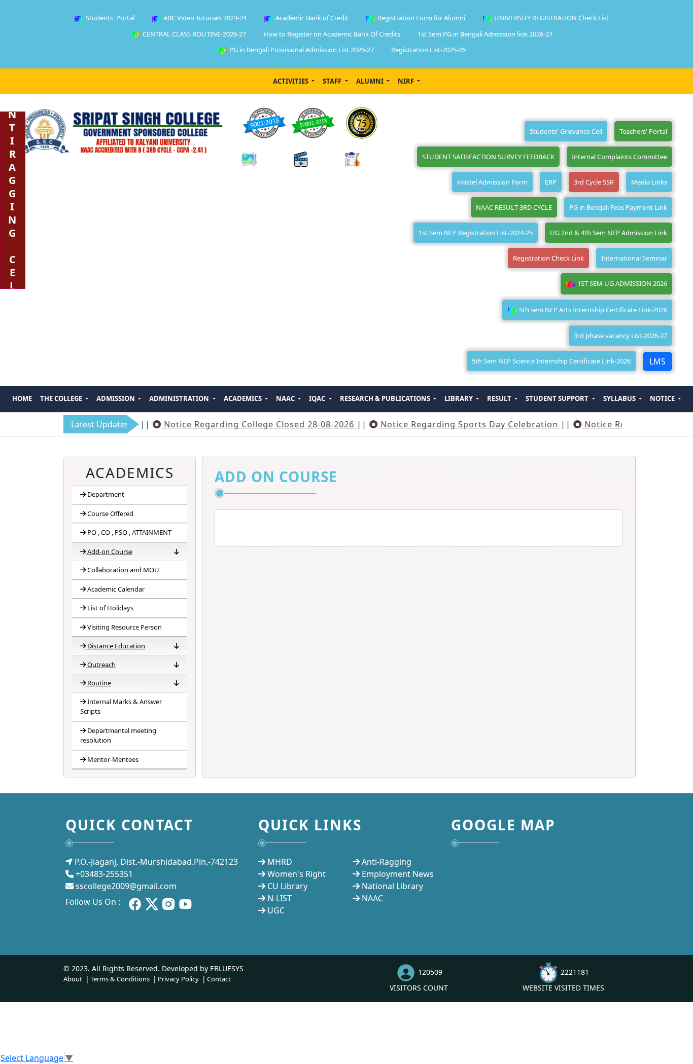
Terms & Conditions (120, 978)
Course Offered (110, 513)
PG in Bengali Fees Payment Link (618, 207)
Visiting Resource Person (124, 627)
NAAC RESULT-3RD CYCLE (514, 207)
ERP (551, 182)
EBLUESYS (227, 968)
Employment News (398, 873)
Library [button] (459, 398)
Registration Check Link (548, 258)
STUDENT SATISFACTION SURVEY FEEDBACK (488, 156)
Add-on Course (109, 551)
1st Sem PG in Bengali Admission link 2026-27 (485, 34)
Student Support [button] (558, 398)
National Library (392, 886)
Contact (219, 978)
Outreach (101, 664)
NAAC (372, 898)
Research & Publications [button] (386, 398)
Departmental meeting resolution (118, 735)
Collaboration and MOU (123, 569)
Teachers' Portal (643, 131)
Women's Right (296, 873)
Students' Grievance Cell (566, 131)
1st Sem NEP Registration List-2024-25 (476, 232)
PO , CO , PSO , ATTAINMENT (129, 532)
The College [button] (62, 398)
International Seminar (634, 258)
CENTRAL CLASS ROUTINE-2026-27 (193, 34)
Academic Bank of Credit (311, 17)
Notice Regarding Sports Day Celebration (452, 424)
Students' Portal (109, 17)
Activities (291, 81)
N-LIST (279, 898)
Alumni (370, 81)
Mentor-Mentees (112, 759)
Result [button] (500, 398)
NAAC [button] (286, 398)
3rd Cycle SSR (594, 182)
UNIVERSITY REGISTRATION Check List (551, 17)
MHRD (279, 861)
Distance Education (116, 645)
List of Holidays (110, 607)
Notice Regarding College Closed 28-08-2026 (241, 424)
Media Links (649, 182)
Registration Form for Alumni (420, 17)
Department (105, 494)
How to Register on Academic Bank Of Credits (331, 34)
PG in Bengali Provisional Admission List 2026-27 (301, 49)
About (72, 978)
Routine (99, 682)
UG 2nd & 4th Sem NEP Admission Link (608, 232)
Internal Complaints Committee (619, 156)
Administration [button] (180, 398)
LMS (657, 361)
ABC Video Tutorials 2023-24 (204, 17)
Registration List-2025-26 (428, 49)
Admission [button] (116, 398)
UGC (276, 910)
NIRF (406, 81)
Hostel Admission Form (492, 182)
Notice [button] (663, 398)
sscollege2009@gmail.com (126, 886)
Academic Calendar (116, 589)
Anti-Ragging (386, 861)
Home (22, 398)
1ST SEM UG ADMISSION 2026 (621, 283)
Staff (333, 81)
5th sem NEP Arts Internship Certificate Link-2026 (592, 309)
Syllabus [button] (620, 398)
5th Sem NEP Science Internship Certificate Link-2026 (551, 360)
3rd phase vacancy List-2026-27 (620, 335)
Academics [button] (243, 398)
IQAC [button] (318, 398)
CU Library (287, 886)
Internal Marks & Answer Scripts (121, 706)
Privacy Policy (178, 978)
